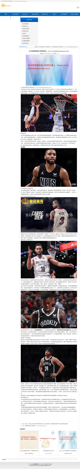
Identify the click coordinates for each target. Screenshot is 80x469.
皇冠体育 (37, 465)
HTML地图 (49, 464)
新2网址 (49, 465)
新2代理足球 (16, 14)
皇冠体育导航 (32, 465)
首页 (6, 14)
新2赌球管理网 (5, 17)
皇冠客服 (45, 465)
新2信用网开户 (64, 14)
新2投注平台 (45, 14)
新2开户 (55, 14)
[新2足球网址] (6, 7)
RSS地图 (45, 464)
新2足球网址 (41, 46)
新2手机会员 (16, 17)
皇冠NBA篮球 (35, 14)
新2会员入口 (25, 14)
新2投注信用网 (74, 14)
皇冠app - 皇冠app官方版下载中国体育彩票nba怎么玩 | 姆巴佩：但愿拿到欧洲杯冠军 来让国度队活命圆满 (46, 423)
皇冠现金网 (41, 465)
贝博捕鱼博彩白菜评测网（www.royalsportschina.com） (36, 425)
